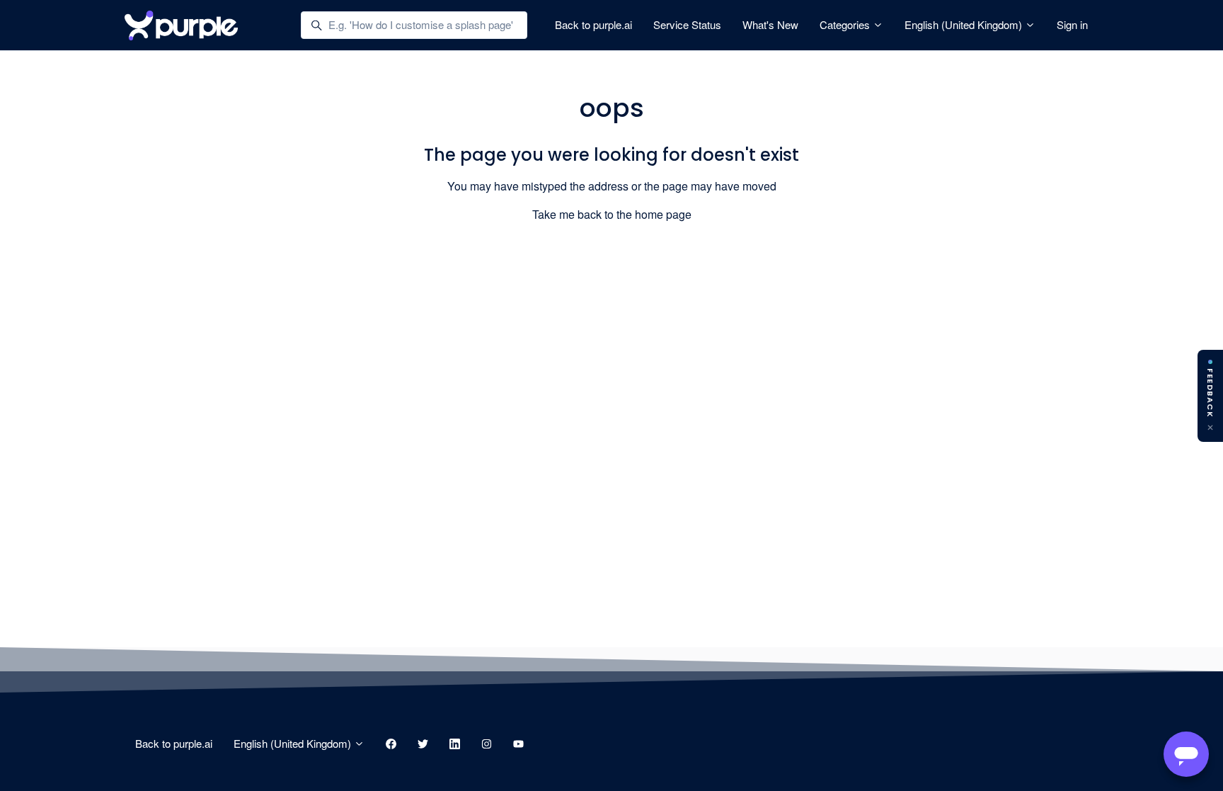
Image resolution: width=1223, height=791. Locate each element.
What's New (770, 24)
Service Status (687, 24)
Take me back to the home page (611, 214)
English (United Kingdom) (965, 24)
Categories (846, 24)
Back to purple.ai (593, 24)
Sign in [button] (1072, 24)
